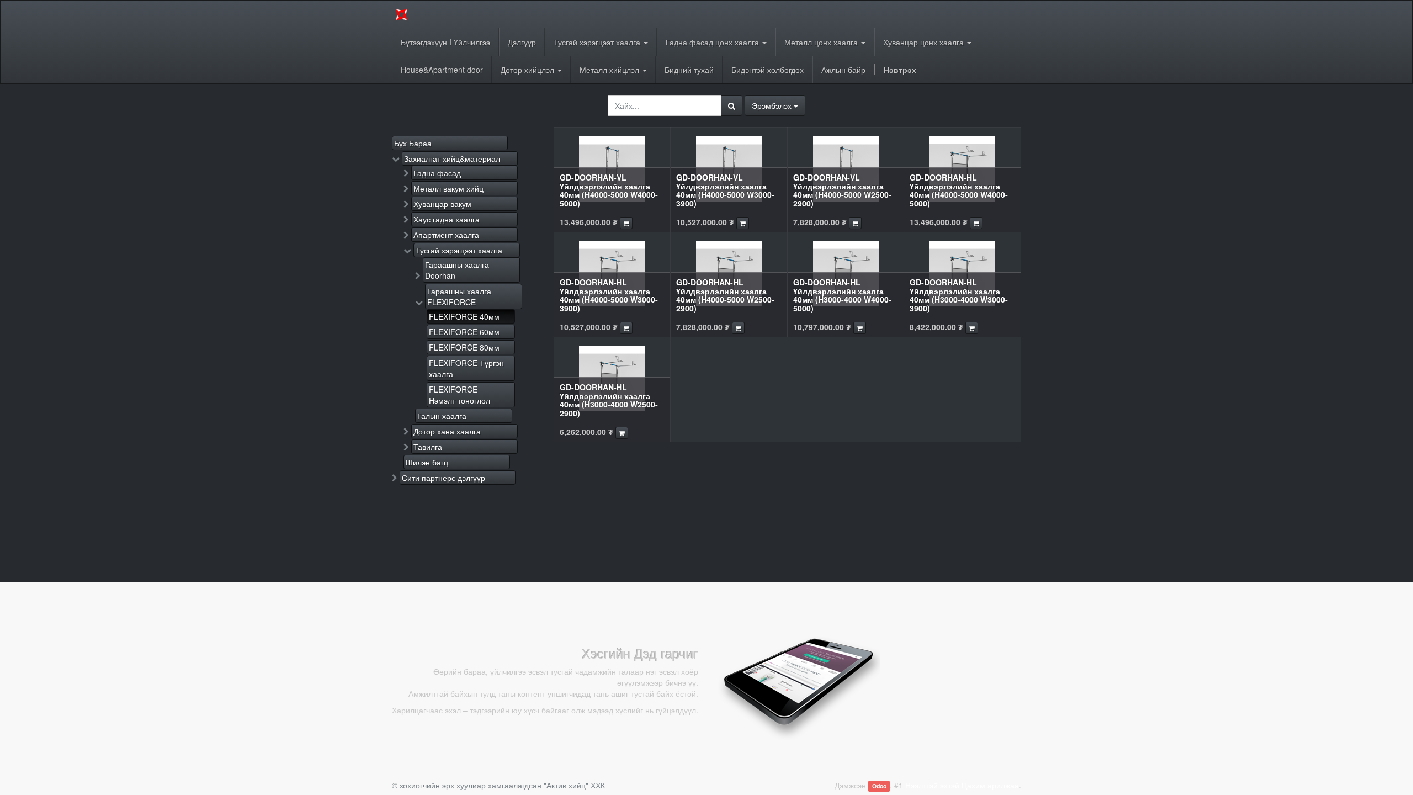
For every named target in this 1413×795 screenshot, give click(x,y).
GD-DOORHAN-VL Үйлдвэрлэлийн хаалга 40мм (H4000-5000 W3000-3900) (725, 190)
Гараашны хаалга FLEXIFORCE (459, 296)
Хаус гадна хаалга (446, 219)
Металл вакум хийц (448, 188)
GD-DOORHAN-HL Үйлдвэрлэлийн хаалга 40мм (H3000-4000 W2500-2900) (609, 399)
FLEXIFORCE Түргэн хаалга (466, 368)
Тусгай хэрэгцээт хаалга (459, 250)
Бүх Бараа (413, 143)
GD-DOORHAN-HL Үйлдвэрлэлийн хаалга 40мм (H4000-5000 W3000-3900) (609, 295)
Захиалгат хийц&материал (452, 158)
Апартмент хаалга (446, 234)
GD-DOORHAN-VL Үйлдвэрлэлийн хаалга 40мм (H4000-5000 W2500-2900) (842, 190)
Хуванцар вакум (442, 203)
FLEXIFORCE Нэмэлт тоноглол (459, 395)
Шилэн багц (427, 462)
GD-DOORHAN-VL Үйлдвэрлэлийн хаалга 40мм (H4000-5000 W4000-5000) (609, 190)
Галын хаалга (441, 415)
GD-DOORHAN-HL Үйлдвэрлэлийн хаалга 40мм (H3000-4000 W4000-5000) (842, 295)
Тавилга (427, 446)
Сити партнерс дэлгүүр (443, 477)
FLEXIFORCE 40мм (464, 316)
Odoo (879, 786)
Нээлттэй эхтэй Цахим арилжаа (962, 785)
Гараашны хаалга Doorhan (457, 270)
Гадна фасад (437, 172)
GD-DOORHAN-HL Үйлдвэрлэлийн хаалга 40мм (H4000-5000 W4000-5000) (959, 190)
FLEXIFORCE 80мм (464, 347)
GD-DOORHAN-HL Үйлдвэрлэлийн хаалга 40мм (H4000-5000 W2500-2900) (725, 295)
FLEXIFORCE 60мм (464, 331)
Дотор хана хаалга (447, 431)
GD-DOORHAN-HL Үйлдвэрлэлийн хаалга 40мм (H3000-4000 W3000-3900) (959, 295)
